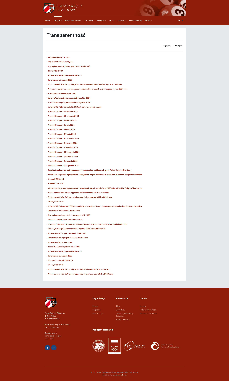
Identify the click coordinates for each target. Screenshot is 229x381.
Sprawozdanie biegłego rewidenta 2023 (65, 75)
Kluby (118, 306)
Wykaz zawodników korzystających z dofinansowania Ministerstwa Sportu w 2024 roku (85, 84)
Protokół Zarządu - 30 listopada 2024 (64, 152)
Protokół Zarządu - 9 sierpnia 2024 (62, 143)
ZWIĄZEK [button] (57, 20)
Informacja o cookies (148, 313)
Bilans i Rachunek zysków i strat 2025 (64, 247)
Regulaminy (96, 310)
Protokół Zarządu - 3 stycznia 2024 (63, 111)
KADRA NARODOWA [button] (72, 20)
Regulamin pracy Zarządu (59, 57)
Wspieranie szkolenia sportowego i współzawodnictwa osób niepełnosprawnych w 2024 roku (88, 89)
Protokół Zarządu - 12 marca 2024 (62, 120)
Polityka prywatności (148, 310)
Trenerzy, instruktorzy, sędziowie (125, 314)
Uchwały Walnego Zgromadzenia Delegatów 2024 (69, 98)
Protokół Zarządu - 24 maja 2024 (62, 134)
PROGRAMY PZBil (135, 20)
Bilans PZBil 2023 (55, 71)
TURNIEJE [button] (120, 20)
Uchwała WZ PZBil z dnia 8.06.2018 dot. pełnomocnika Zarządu (74, 107)
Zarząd (95, 306)
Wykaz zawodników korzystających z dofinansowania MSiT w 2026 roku (78, 269)
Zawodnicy (120, 310)
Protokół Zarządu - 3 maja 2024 (61, 125)
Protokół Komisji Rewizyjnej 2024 (62, 93)
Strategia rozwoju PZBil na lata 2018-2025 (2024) (69, 66)
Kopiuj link (167, 46)
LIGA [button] (110, 20)
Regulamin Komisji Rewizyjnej (60, 62)
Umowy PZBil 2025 (56, 265)
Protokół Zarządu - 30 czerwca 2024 (63, 139)
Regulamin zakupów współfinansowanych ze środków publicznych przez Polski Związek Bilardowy (89, 170)
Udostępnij (178, 46)
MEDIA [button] (147, 20)
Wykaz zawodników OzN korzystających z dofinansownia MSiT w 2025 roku (80, 197)
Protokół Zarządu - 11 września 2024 (63, 147)
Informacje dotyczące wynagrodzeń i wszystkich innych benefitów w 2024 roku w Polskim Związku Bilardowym (95, 175)
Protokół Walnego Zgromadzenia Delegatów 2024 (69, 102)
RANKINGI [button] (100, 20)
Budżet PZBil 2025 (55, 184)
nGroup (123, 375)
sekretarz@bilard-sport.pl (59, 324)
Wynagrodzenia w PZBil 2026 (60, 260)
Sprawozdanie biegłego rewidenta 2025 (65, 251)
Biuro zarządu (97, 313)
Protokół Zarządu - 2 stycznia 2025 (63, 161)
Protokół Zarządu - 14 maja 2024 (61, 129)
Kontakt (143, 306)
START (47, 20)
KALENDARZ (89, 20)
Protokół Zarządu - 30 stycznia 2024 (63, 116)
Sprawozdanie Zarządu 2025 (60, 256)
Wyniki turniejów (122, 320)
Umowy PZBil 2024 (56, 179)
